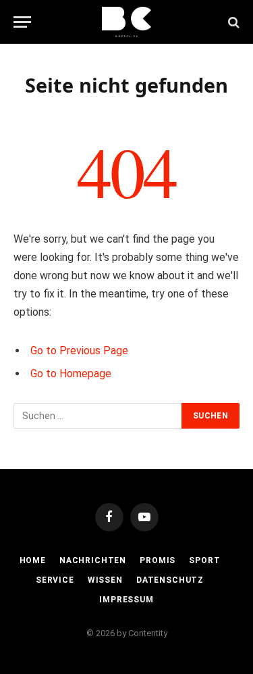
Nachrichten (92, 560)
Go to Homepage (70, 373)
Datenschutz (170, 580)
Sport (204, 560)
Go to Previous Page (79, 350)
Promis (157, 560)
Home (33, 560)
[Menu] (22, 22)
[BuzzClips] (126, 22)
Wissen (105, 580)
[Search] (232, 22)
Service (55, 580)
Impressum (126, 599)
